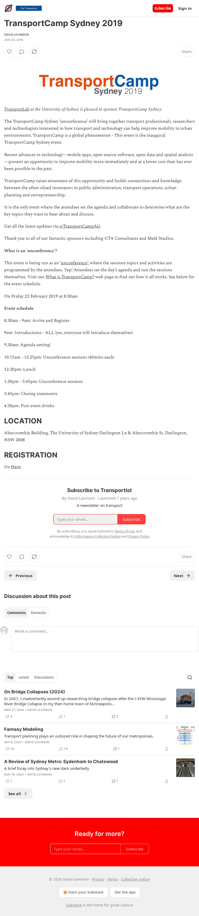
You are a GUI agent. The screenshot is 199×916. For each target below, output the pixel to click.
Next (178, 575)
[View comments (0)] (22, 51)
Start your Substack (86, 892)
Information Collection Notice (98, 536)
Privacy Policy (138, 536)
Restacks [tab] (38, 612)
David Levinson (16, 34)
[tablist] (26, 613)
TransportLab (16, 109)
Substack (74, 905)
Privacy (98, 879)
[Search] (189, 677)
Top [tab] (10, 677)
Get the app (125, 892)
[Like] (9, 51)
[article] (99, 704)
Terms (112, 879)
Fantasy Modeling (23, 729)
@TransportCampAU (80, 226)
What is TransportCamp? (70, 277)
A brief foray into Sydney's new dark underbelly (46, 768)
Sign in (185, 8)
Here (15, 466)
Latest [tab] (23, 677)
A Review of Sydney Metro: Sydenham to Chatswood (61, 761)
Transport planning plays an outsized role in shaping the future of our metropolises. (79, 736)
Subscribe (163, 8)
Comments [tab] (16, 612)
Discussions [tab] (44, 677)
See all (14, 793)
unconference (74, 263)
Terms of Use (124, 531)
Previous (24, 575)
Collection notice (135, 879)
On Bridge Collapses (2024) (34, 691)
